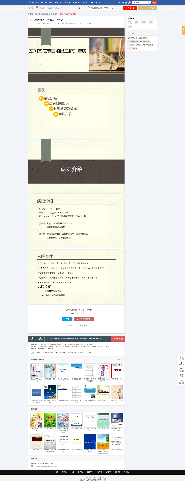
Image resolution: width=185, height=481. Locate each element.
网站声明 (89, 472)
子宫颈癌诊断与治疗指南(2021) (103, 380)
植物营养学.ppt (50, 428)
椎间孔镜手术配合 (50, 379)
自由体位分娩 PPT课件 (117, 401)
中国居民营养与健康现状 (90, 429)
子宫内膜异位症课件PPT (63, 401)
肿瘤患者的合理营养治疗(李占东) (117, 429)
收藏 (42, 8)
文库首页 (39, 3)
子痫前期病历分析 (90, 400)
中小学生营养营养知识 (103, 429)
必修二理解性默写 (117, 450)
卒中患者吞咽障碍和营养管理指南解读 (50, 451)
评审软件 (48, 3)
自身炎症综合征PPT (103, 400)
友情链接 (117, 472)
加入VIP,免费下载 (148, 8)
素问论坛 (67, 3)
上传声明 (108, 472)
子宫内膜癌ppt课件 (116, 379)
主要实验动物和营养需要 (63, 451)
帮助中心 (64, 472)
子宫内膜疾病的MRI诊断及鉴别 (36, 401)
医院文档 (55, 14)
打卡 (91, 3)
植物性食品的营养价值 (36, 429)
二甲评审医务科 (132, 38)
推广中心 (98, 3)
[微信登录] (126, 2)
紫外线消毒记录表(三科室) (77, 401)
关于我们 (80, 472)
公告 (73, 472)
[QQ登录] (129, 2)
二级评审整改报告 (147, 45)
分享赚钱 (34, 8)
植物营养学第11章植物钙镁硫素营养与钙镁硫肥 (63, 430)
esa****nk (38, 24)
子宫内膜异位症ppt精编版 (50, 401)
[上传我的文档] (154, 2)
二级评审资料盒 (143, 38)
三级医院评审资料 (145, 41)
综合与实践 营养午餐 (77, 450)
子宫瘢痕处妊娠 (76, 379)
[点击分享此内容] (183, 30)
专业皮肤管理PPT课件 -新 (36, 380)
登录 (123, 2)
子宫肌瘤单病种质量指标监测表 (90, 380)
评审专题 (57, 3)
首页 (36, 14)
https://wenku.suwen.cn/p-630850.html (47, 466)
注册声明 (99, 472)
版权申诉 (59, 8)
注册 (119, 2)
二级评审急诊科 (132, 48)
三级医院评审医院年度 (134, 45)
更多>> (120, 359)
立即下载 (131, 8)
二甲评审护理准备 (133, 41)
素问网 (31, 3)
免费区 (84, 3)
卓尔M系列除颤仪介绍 (63, 380)
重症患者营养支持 (36, 450)
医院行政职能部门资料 (45, 14)
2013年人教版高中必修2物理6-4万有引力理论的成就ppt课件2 (103, 451)
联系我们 (126, 472)
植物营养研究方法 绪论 (77, 429)
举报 (50, 8)
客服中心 (76, 3)
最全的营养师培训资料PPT (90, 451)
